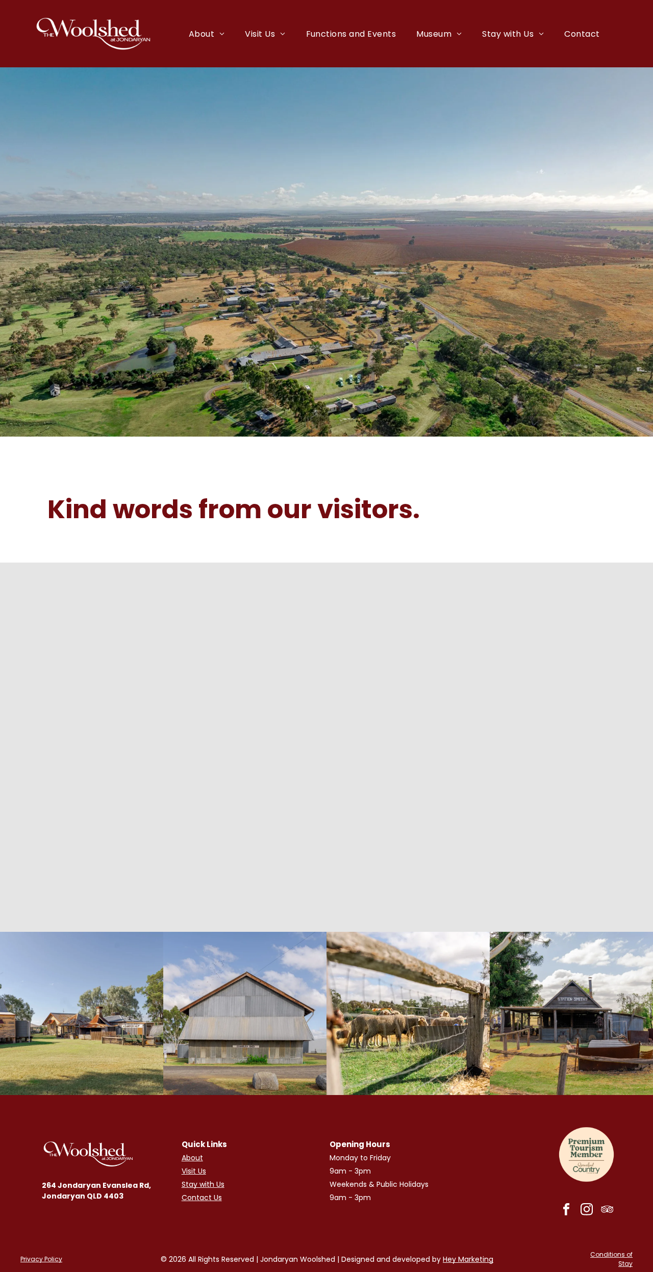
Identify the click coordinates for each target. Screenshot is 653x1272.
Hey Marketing (468, 1259)
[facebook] (566, 1210)
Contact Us (202, 1197)
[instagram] (586, 1210)
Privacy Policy (41, 1259)
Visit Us (194, 1171)
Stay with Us (203, 1184)
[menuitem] (207, 33)
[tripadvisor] (607, 1210)
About (192, 1158)
